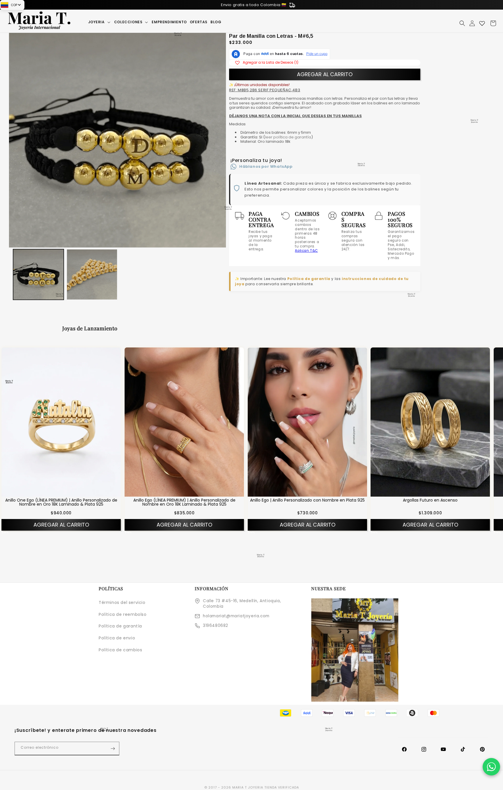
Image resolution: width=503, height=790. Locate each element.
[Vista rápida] (53, 492)
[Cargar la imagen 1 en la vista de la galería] (38, 274)
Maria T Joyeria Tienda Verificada (265, 787)
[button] (100, 22)
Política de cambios (120, 650)
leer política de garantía (288, 137)
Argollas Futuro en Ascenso (430, 500)
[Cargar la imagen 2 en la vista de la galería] (92, 274)
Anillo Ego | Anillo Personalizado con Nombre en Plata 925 (307, 500)
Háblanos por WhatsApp (266, 166)
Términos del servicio (122, 602)
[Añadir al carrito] (69, 492)
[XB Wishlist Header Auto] (482, 23)
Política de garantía (308, 278)
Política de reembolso (123, 614)
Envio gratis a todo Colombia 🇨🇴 (253, 5)
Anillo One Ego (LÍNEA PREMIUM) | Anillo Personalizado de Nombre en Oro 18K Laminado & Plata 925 (61, 502)
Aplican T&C (306, 250)
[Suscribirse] (112, 748)
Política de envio (117, 638)
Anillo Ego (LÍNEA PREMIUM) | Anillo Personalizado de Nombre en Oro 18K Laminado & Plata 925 (184, 502)
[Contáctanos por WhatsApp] (491, 766)
